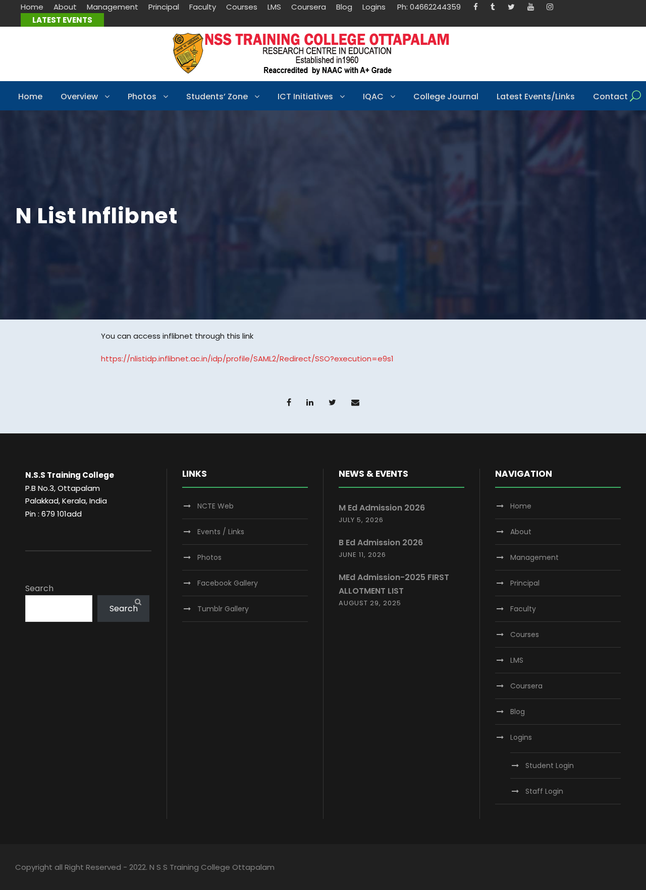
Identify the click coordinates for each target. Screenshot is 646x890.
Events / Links (220, 532)
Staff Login (544, 791)
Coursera (308, 7)
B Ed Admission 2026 (381, 542)
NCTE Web (215, 506)
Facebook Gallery (227, 583)
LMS (274, 7)
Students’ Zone (217, 96)
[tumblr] (493, 7)
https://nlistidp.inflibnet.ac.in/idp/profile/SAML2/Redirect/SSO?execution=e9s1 (247, 358)
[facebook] (475, 7)
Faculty (202, 7)
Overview (79, 96)
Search (39, 588)
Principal (163, 7)
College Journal (445, 96)
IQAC (373, 96)
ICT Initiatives (305, 96)
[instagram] (550, 7)
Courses (241, 7)
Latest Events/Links (536, 96)
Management (112, 7)
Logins (374, 7)
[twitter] (511, 7)
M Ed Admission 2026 (382, 508)
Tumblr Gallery (223, 609)
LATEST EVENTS (62, 20)
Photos (142, 96)
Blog (344, 7)
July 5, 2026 (361, 520)
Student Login (549, 765)
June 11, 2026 (362, 554)
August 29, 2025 (370, 603)
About (65, 7)
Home (32, 7)
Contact (610, 96)
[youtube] (530, 7)
